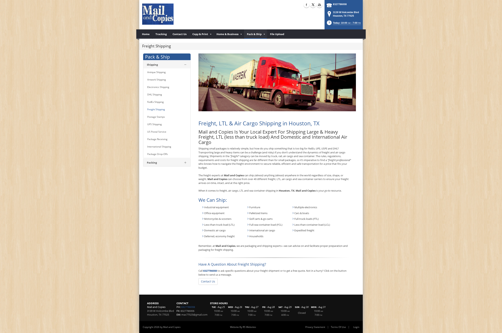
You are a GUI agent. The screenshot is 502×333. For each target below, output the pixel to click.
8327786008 (340, 4)
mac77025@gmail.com (194, 314)
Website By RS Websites (243, 327)
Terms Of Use (338, 327)
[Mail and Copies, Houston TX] (158, 13)
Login (356, 327)
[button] (343, 24)
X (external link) (313, 5)
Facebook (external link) (306, 5)
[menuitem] (146, 34)
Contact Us (208, 281)
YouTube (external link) (319, 5)
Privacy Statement (315, 327)
